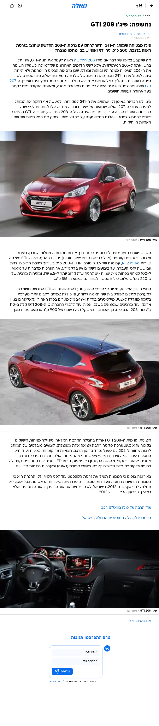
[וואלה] (79, 6)
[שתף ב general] (12, 5)
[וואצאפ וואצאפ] (20, 6)
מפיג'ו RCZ (131, 263)
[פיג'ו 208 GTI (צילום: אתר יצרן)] (79, 187)
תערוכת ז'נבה (136, 621)
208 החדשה (84, 60)
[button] (139, 5)
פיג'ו (148, 621)
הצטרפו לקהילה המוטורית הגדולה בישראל (116, 518)
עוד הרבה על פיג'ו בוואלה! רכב (126, 508)
